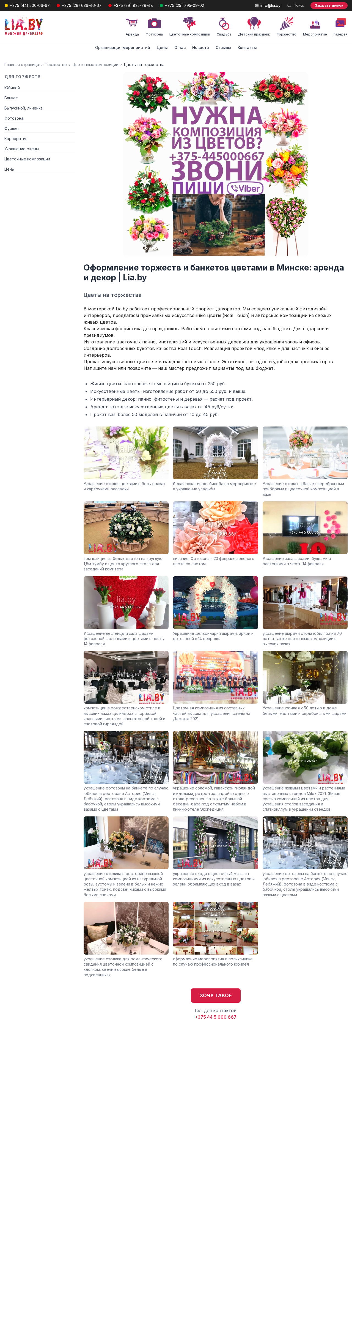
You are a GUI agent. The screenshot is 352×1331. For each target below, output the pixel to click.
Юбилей (12, 87)
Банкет (11, 97)
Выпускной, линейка (23, 108)
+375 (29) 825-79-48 (133, 5)
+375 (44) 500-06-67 (30, 5)
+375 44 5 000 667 (216, 1017)
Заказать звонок (329, 5)
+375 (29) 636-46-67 (81, 5)
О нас (180, 47)
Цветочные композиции (95, 64)
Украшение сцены (21, 148)
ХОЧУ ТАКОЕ (216, 995)
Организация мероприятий (122, 47)
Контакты (247, 47)
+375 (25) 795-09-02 (184, 5)
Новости (200, 47)
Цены (162, 47)
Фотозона (13, 118)
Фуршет (12, 128)
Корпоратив (16, 138)
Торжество (56, 64)
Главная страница (21, 64)
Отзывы (223, 47)
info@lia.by (270, 5)
